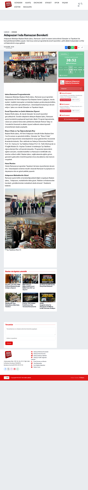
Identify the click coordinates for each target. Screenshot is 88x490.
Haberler (6, 32)
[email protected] (9, 365)
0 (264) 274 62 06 (66, 99)
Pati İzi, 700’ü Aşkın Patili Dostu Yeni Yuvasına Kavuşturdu (29, 305)
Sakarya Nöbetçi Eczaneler (41, 351)
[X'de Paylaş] (69, 47)
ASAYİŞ (28, 3)
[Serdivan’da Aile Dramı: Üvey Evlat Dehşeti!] (47, 278)
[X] (8, 369)
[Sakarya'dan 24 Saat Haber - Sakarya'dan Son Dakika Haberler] (8, 5)
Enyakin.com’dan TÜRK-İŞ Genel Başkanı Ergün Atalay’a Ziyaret (13, 286)
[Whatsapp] (17, 369)
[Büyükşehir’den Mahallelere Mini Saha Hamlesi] (13, 297)
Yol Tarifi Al (76, 99)
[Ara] (81, 4)
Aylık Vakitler (64, 75)
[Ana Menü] (78, 6)
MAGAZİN (27, 7)
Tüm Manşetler (38, 363)
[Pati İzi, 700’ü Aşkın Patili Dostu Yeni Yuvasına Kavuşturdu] (30, 297)
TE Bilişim (81, 377)
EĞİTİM (17, 7)
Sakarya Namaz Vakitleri (40, 355)
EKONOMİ (38, 3)
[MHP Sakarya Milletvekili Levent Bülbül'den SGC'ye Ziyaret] (30, 278)
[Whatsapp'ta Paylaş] (72, 47)
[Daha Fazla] (75, 47)
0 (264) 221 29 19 (66, 110)
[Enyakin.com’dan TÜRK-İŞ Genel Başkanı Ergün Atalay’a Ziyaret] (13, 278)
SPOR (57, 3)
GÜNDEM (18, 3)
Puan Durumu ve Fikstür (40, 361)
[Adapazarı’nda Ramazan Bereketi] (30, 67)
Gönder (9, 343)
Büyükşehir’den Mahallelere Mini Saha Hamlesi (12, 305)
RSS (7, 377)
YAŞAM (65, 3)
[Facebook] (5, 369)
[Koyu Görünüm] (79, 4)
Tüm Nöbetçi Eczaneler (72, 119)
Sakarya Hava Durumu (40, 353)
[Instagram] (11, 369)
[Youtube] (14, 369)
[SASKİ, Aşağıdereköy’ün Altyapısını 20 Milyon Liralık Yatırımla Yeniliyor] (47, 297)
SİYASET (48, 3)
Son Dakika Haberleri (39, 365)
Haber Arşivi (37, 367)
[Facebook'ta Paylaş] (66, 47)
